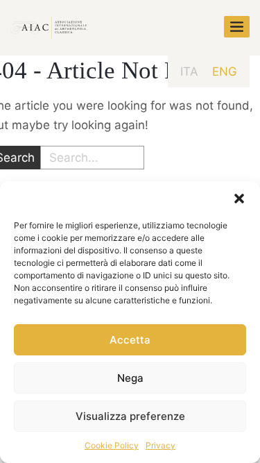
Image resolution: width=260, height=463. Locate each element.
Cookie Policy (112, 445)
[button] (239, 198)
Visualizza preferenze (130, 416)
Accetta (130, 339)
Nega (130, 378)
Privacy (160, 445)
